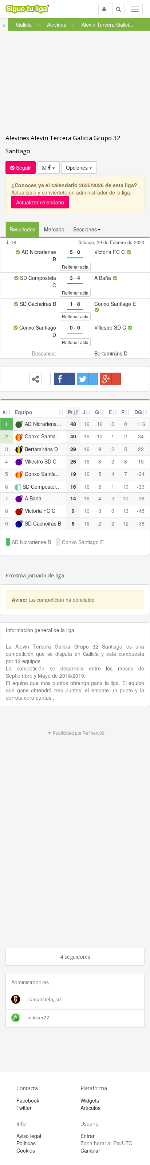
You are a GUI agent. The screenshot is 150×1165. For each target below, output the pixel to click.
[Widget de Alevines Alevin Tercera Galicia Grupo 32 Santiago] (40, 379)
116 (141, 423)
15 (141, 461)
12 (126, 523)
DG (138, 412)
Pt (70, 412)
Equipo (23, 412)
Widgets (89, 1100)
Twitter (24, 1107)
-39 (141, 486)
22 (141, 449)
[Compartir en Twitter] (87, 379)
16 (87, 423)
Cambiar (90, 1150)
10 (126, 486)
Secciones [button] (85, 229)
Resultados (22, 229)
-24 (141, 473)
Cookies (25, 1150)
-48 (141, 510)
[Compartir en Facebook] (64, 379)
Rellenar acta (75, 267)
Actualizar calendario (40, 202)
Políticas (26, 1143)
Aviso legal (28, 1135)
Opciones (77, 167)
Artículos (90, 1107)
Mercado (54, 229)
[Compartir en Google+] (110, 379)
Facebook (27, 1100)
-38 (141, 498)
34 (141, 436)
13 (100, 436)
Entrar (87, 1135)
